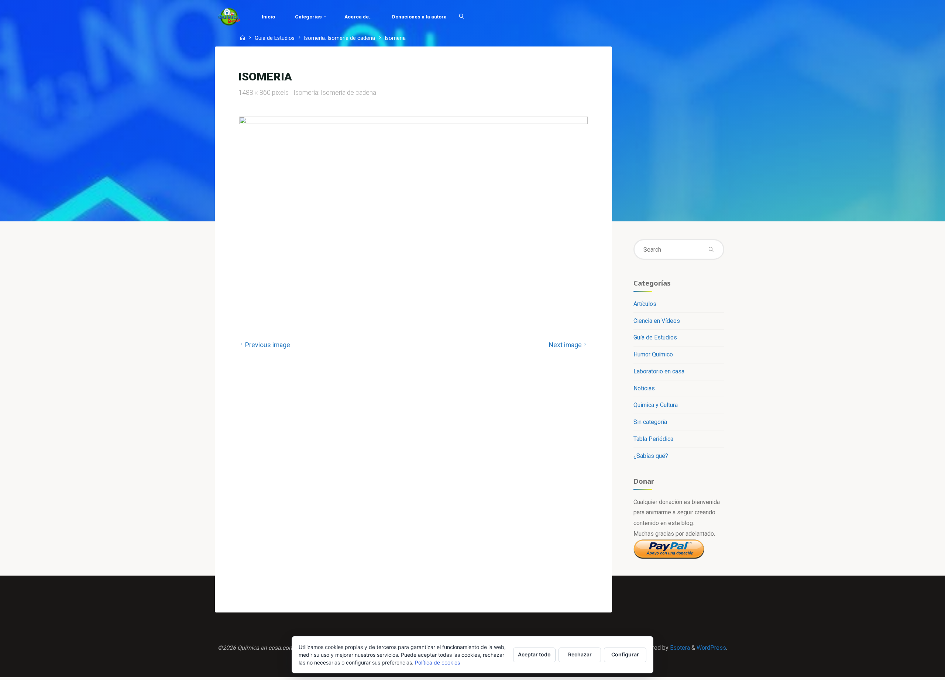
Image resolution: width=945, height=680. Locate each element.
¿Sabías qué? (650, 455)
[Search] (461, 16)
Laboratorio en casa (658, 371)
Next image (565, 345)
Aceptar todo (534, 654)
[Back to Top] (916, 669)
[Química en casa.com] (229, 16)
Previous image (267, 345)
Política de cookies (437, 662)
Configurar (625, 654)
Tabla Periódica (653, 438)
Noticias (644, 388)
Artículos (644, 303)
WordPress (711, 647)
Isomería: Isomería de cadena (339, 38)
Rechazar (580, 654)
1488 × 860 (255, 92)
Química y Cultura (655, 404)
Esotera (679, 647)
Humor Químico (653, 354)
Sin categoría (650, 421)
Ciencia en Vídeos (656, 320)
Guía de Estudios (275, 38)
